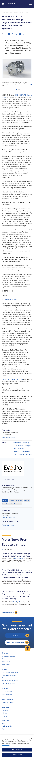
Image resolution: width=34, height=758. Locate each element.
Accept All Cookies (17, 754)
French (4, 504)
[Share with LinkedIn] (8, 33)
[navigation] (30, 4)
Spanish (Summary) (15, 500)
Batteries (29, 454)
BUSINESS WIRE (20, 95)
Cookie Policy (6, 745)
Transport (28, 445)
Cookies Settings (17, 749)
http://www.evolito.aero (9, 299)
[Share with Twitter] (12, 33)
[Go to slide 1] (16, 89)
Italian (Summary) (15, 504)
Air (13, 445)
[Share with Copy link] (24, 33)
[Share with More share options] (28, 33)
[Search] (26, 4)
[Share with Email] (20, 33)
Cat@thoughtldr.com (8, 437)
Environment (17, 442)
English (4, 500)
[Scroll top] (28, 648)
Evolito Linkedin (9, 525)
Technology (26, 442)
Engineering (19, 445)
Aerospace (16, 451)
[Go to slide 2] (19, 89)
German (27, 500)
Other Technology (18, 448)
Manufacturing (25, 451)
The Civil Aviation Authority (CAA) (12, 379)
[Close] (31, 738)
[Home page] (9, 4)
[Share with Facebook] (16, 33)
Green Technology (18, 454)
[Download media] (31, 84)
